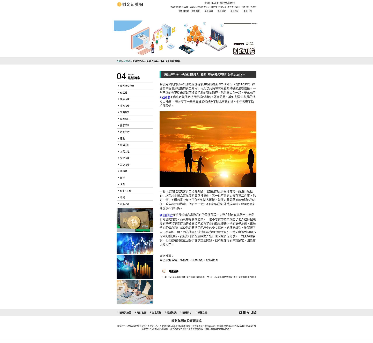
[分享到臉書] (244, 312)
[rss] (255, 312)
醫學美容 (125, 145)
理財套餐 (196, 11)
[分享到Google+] (247, 312)
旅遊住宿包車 (127, 86)
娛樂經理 (125, 119)
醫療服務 (125, 99)
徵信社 (123, 92)
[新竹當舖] (135, 243)
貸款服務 (125, 158)
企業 (122, 184)
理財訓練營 (184, 11)
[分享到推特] (240, 312)
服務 (122, 138)
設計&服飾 (125, 191)
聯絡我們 (247, 11)
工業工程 (125, 151)
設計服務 (125, 164)
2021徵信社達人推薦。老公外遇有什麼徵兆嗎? (187, 277)
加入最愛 (214, 3)
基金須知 (209, 11)
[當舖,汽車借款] (135, 220)
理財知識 (222, 11)
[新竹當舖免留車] (135, 292)
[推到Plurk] (163, 271)
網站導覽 (223, 3)
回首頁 (207, 3)
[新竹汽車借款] (135, 267)
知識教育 (125, 112)
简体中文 (231, 3)
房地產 (123, 171)
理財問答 (235, 11)
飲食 (122, 178)
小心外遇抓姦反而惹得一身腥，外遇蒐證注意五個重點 (235, 277)
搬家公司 (125, 125)
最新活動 (125, 204)
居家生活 (125, 132)
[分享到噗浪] (251, 312)
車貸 (122, 197)
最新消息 (127, 61)
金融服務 (125, 106)
